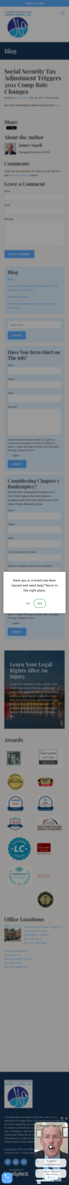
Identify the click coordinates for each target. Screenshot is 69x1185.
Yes (39, 603)
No (28, 603)
